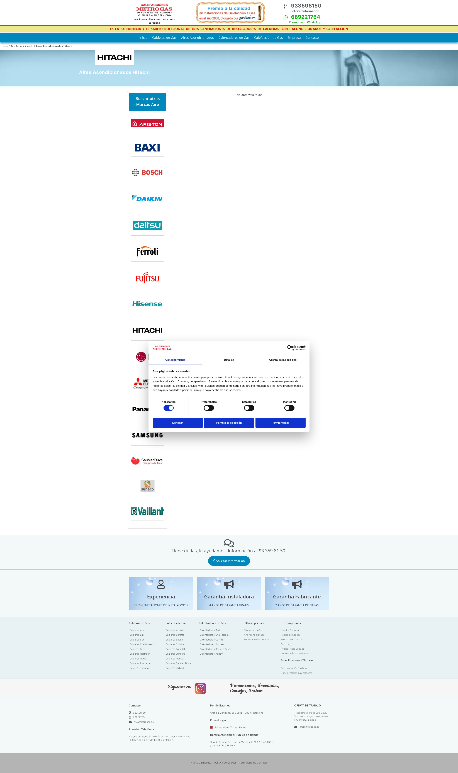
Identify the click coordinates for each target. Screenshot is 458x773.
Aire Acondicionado (22, 46)
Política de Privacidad (292, 639)
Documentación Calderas (294, 668)
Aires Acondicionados (197, 37)
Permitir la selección (229, 422)
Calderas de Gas (164, 37)
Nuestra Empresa (290, 630)
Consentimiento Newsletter (295, 653)
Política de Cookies (290, 634)
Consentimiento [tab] (175, 359)
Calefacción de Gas (268, 37)
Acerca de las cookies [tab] (282, 359)
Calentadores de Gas (234, 37)
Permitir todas (280, 422)
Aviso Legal (287, 644)
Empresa (294, 37)
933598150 (306, 6)
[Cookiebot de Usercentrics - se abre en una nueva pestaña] (290, 348)
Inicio (143, 37)
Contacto (312, 37)
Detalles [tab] (229, 359)
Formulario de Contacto (256, 639)
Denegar (177, 422)
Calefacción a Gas (253, 630)
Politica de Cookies (225, 762)
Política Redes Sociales (292, 648)
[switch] (209, 408)
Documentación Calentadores (296, 672)
